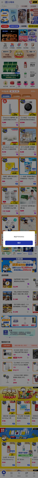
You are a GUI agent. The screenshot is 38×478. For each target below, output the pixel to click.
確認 (19, 243)
